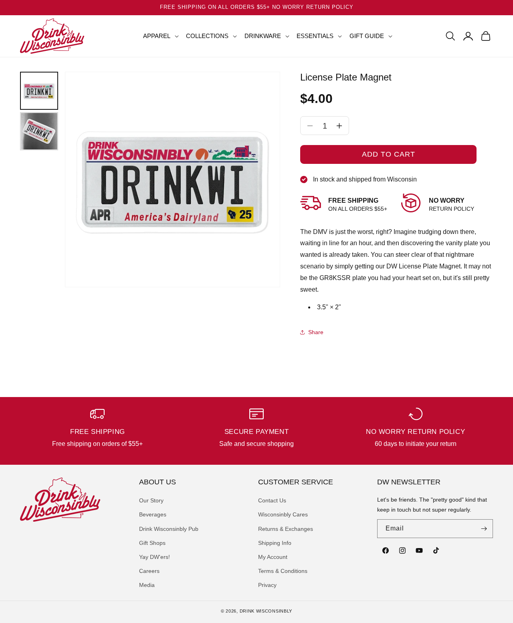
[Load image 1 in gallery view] (39, 90)
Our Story (151, 500)
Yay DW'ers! (154, 557)
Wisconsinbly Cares (283, 514)
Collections (207, 35)
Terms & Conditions (282, 571)
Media (147, 585)
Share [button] (315, 332)
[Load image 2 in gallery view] (39, 131)
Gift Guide (366, 35)
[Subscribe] (484, 528)
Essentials (315, 35)
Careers (149, 571)
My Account (272, 557)
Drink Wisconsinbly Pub (168, 529)
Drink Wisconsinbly (266, 611)
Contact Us (272, 500)
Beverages (152, 514)
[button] (157, 36)
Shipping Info (274, 543)
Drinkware (262, 35)
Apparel (156, 35)
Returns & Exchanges (285, 529)
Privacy (267, 585)
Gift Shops (152, 543)
